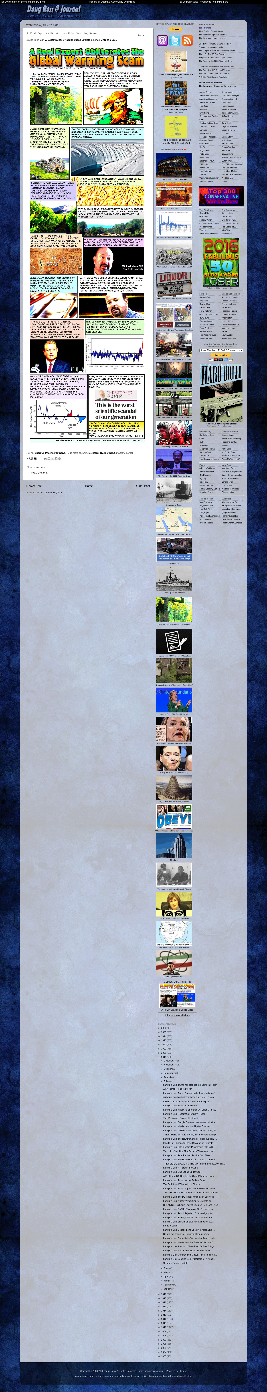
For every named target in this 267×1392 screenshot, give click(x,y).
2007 (164, 1340)
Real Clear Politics (230, 338)
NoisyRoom (227, 140)
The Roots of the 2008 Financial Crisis (215, 61)
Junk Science (228, 449)
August (167, 1077)
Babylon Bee (205, 297)
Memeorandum (228, 328)
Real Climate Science (231, 455)
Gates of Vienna (229, 109)
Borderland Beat (206, 435)
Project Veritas (205, 227)
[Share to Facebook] (56, 458)
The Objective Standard (232, 164)
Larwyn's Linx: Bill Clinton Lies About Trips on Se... (188, 1221)
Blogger (182, 1371)
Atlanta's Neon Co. (230, 502)
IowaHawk (204, 318)
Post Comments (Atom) (51, 492)
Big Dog (202, 478)
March (167, 1281)
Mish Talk (226, 230)
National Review (206, 161)
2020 (164, 1053)
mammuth (160, 1371)
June (166, 1268)
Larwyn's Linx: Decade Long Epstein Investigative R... (189, 1230)
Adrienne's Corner (207, 468)
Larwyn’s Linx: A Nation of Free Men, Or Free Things (188, 1246)
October (168, 1069)
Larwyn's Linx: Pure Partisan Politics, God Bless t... (188, 1155)
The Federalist (205, 171)
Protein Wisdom (228, 147)
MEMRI (225, 331)
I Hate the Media (229, 314)
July (166, 1081)
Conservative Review (208, 116)
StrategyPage (205, 452)
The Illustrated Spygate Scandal (213, 35)
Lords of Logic (170, 1225)
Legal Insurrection (229, 126)
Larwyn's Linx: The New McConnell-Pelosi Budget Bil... (190, 1139)
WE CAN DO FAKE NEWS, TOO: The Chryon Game (188, 1097)
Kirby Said (226, 123)
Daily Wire (226, 102)
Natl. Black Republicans (232, 471)
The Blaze (203, 106)
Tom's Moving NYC (230, 516)
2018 (164, 1294)
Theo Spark (227, 485)
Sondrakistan (227, 482)
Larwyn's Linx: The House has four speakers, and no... (190, 1159)
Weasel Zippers (206, 181)
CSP (201, 442)
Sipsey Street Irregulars (232, 475)
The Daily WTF (206, 509)
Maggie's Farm (206, 492)
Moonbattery (227, 137)
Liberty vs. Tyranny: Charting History (215, 44)
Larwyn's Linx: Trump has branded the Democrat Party (190, 1085)
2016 (164, 1302)
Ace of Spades (205, 92)
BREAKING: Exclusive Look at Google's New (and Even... (191, 1205)
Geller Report (205, 143)
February (168, 1285)
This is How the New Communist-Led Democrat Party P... (191, 1192)
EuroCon (203, 130)
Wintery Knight (228, 492)
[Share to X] (52, 458)
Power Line (204, 168)
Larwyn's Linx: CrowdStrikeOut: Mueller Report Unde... (190, 1238)
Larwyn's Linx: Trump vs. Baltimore (180, 1105)
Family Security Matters (209, 489)
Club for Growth (229, 220)
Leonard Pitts (227, 321)
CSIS (201, 438)
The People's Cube (207, 335)
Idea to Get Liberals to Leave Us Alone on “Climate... (189, 1143)
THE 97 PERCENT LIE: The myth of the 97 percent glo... (190, 1134)
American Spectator (208, 99)
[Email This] (45, 458)
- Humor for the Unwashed (217, 86)
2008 (164, 1335)
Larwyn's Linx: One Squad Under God (182, 1172)
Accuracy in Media (230, 297)
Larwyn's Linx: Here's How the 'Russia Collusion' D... (189, 1242)
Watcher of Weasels (230, 489)
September (169, 1073)
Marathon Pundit (229, 468)
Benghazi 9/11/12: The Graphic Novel (215, 58)
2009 (164, 1331)
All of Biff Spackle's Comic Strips (177, 1010)
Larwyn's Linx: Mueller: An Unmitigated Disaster (186, 1126)
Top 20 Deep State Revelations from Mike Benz (203, 1)
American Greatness (208, 95)
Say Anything (227, 154)
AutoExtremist (205, 502)
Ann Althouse (227, 92)
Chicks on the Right (230, 95)
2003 (164, 1356)
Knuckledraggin (206, 321)
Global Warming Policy (231, 438)
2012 (164, 1319)
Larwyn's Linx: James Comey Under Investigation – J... (190, 1093)
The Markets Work (230, 168)
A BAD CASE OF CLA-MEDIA (177, 1089)
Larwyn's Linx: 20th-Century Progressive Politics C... (189, 1147)
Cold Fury (203, 482)
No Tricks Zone (228, 452)
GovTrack (204, 216)
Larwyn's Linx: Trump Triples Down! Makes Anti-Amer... (190, 1188)
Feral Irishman (205, 311)
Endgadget (204, 512)
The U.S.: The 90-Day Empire (212, 54)
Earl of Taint (204, 307)
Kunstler (225, 119)
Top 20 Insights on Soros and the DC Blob (23, 1)
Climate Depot (228, 435)
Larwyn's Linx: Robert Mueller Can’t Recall (184, 1114)
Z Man (224, 181)
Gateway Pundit (206, 140)
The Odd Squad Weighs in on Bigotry (181, 1184)
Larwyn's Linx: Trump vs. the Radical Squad (184, 1180)
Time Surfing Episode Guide (211, 31)
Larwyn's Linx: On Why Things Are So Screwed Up (188, 1209)
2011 (164, 1323)
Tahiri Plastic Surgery (231, 519)
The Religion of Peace (209, 459)
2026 (164, 1028)
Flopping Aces (228, 106)
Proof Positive (205, 328)
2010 (164, 1327)
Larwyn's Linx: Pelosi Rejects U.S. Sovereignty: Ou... (189, 1213)
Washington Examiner (209, 178)
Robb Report (205, 519)
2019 (164, 1057)
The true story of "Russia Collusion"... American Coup (175, 109)
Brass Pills (204, 213)
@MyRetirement (229, 512)
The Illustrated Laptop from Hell (212, 38)
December (169, 1060)
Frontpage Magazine (208, 137)
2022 (164, 1044)
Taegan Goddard (229, 301)
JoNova (225, 445)
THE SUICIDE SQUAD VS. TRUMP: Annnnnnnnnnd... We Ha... (194, 1164)
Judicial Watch (205, 220)
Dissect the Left (206, 485)
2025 (164, 1032)
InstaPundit (204, 154)
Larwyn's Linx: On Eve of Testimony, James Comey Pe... (190, 1130)
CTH (201, 119)
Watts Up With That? (231, 459)
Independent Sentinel (231, 113)
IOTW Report (227, 116)
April (166, 1276)
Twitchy (202, 230)
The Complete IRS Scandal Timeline (214, 70)
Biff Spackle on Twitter (231, 506)
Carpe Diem (227, 216)
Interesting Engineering (209, 516)
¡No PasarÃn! (205, 475)
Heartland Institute (230, 442)
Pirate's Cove (227, 143)
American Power (206, 471)
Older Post (143, 485)
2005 (164, 1348)
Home (89, 485)
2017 (164, 1298)
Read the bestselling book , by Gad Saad (176, 141)
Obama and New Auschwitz (211, 47)
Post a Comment (39, 473)
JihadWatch (227, 318)
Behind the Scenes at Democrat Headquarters (186, 1234)
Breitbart (203, 109)
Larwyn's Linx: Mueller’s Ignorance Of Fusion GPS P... (189, 1110)
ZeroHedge (227, 234)
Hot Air (202, 147)
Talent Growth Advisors (232, 523)
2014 (164, 1311)
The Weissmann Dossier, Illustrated (180, 1118)
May (166, 1272)
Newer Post (33, 485)
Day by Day (204, 304)
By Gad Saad (176, 76)
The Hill (202, 174)
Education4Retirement (231, 509)
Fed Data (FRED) (229, 227)
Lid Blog (225, 133)
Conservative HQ (229, 99)
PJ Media (203, 164)
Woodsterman (205, 338)
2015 (164, 1306)
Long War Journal (207, 449)
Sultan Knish (227, 161)
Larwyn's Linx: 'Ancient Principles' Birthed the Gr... (187, 1250)
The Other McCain (230, 171)
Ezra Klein (226, 307)
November (169, 1064)
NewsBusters (228, 335)
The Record (204, 455)
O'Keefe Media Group (209, 223)
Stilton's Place (205, 331)
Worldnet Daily (228, 178)
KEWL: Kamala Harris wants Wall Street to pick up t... (189, 1101)
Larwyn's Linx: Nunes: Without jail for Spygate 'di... (188, 1201)
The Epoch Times (207, 126)
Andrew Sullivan (229, 304)
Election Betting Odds (208, 123)
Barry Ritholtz (228, 213)
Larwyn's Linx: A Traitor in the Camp (180, 1168)
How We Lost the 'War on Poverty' (214, 73)
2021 (164, 1048)
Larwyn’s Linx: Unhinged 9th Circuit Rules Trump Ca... (190, 1255)
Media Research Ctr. (231, 325)
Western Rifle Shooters (232, 174)
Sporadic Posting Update (175, 1263)
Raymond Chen (206, 506)
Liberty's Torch (228, 130)
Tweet (141, 35)
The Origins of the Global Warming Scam (217, 51)
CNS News (204, 113)
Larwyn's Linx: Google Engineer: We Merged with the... (190, 1122)
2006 (164, 1344)
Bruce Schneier (206, 523)
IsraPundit (203, 445)
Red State (226, 150)
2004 (164, 1352)
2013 (164, 1315)
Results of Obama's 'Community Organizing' (112, 1)
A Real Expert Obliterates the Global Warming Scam (188, 1176)
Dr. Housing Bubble (230, 223)
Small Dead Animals (230, 478)
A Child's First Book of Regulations (214, 77)
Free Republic (205, 133)
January (168, 1289)
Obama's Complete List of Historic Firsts (216, 67)
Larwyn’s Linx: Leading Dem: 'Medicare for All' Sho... (189, 1259)
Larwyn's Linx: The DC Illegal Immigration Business (188, 1197)
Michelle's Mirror (206, 325)
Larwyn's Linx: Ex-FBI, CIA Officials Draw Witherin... (188, 1217)
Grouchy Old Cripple (208, 314)
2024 (164, 1036)
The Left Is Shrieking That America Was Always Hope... (190, 1151)
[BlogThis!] (49, 458)
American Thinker (207, 102)
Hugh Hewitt (204, 150)
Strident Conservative (231, 157)
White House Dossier (208, 234)
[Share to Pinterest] (59, 458)
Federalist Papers (229, 311)
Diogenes (203, 301)
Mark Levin (204, 157)
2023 (164, 1040)
